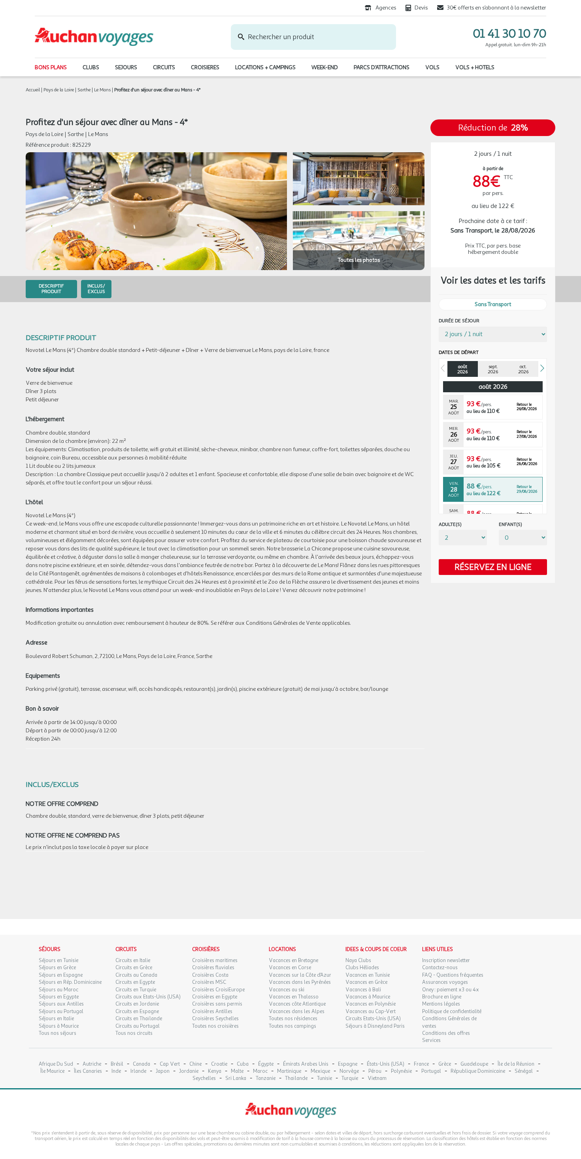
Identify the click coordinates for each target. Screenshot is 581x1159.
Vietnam (377, 1078)
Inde (116, 1071)
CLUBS (91, 67)
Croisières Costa (210, 975)
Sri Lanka (235, 1078)
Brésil (117, 1064)
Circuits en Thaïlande (138, 1018)
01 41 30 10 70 (509, 33)
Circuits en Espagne (137, 1011)
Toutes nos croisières (215, 1026)
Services (431, 1040)
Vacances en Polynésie (370, 1004)
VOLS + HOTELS (474, 67)
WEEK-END (324, 67)
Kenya (214, 1071)
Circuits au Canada (136, 975)
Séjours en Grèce (57, 967)
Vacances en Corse (290, 967)
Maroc (260, 1071)
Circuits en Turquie (135, 990)
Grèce (444, 1064)
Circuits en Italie (132, 960)
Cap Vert (170, 1064)
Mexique (320, 1071)
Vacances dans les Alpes (296, 1011)
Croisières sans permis (217, 1004)
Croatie (219, 1064)
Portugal (431, 1071)
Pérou (374, 1071)
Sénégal (524, 1071)
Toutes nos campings (292, 1026)
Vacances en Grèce (366, 982)
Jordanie (188, 1071)
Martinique (289, 1071)
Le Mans (102, 90)
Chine (195, 1064)
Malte (237, 1071)
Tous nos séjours (57, 1033)
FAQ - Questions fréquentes (452, 975)
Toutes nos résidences (293, 1018)
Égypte (266, 1064)
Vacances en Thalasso (294, 997)
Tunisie (324, 1078)
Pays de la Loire (58, 90)
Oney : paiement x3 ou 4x (450, 990)
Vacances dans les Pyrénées (300, 982)
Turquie (349, 1078)
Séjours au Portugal (61, 1011)
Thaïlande (296, 1078)
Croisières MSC (209, 982)
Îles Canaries (88, 1071)
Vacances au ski (286, 990)
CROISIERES (205, 67)
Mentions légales (441, 1004)
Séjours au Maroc (58, 990)
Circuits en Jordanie (137, 1004)
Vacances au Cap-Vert (370, 1011)
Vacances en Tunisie (367, 975)
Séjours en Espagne (61, 975)
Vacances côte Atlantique (297, 1004)
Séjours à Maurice (59, 1026)
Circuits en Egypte (135, 982)
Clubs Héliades (362, 967)
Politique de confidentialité (451, 1011)
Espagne (347, 1064)
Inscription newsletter (446, 960)
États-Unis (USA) (385, 1064)
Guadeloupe (474, 1064)
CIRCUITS (164, 67)
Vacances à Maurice (367, 997)
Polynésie (401, 1071)
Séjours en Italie (56, 1018)
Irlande (138, 1071)
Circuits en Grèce (133, 967)
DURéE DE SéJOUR (459, 320)
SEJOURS (126, 67)
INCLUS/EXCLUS (96, 288)
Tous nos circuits (134, 1033)
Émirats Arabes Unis (305, 1064)
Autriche (92, 1064)
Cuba (243, 1064)
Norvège (349, 1071)
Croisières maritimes (215, 960)
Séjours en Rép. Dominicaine (70, 982)
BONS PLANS (51, 67)
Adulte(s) (450, 524)
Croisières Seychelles (215, 1018)
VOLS (432, 67)
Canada (141, 1064)
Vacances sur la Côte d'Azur (300, 975)
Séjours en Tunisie (58, 960)
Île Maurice (52, 1071)
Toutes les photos (359, 260)
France (421, 1064)
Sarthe (84, 90)
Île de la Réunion (516, 1064)
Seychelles (204, 1078)
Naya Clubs (358, 960)
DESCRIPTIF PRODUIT (51, 288)
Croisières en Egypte (214, 997)
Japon (163, 1071)
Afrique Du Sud (56, 1064)
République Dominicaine (478, 1071)
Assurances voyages (445, 982)
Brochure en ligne (441, 997)
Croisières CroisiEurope (218, 990)
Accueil (33, 90)
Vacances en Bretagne (293, 960)
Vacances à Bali (363, 990)
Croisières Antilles (212, 1011)
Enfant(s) (510, 524)
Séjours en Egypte (59, 997)
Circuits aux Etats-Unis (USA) (148, 997)
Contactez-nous (440, 967)
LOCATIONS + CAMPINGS (265, 67)
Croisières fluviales (213, 967)
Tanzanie (265, 1078)
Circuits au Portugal (137, 1026)
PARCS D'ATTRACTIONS (381, 67)
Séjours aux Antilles (61, 1004)
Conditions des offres (446, 1033)
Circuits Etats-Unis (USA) (373, 1018)
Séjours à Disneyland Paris (375, 1026)
